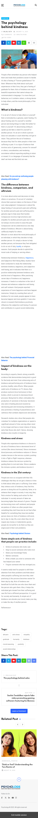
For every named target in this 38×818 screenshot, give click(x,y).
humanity (16, 639)
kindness (26, 639)
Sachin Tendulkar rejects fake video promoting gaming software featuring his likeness (20, 698)
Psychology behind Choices (20, 533)
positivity (21, 644)
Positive (14, 761)
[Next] (22, 724)
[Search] (36, 5)
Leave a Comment (19, 711)
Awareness (6, 761)
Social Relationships (9, 649)
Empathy (27, 634)
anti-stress (16, 634)
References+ (6, 608)
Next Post (28, 693)
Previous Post (11, 675)
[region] (19, 168)
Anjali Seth (7, 31)
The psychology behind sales (16, 678)
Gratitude (6, 639)
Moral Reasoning (8, 644)
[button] (2, 5)
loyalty (18, 246)
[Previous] (18, 724)
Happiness (29, 258)
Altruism (5, 634)
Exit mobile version (19, 815)
